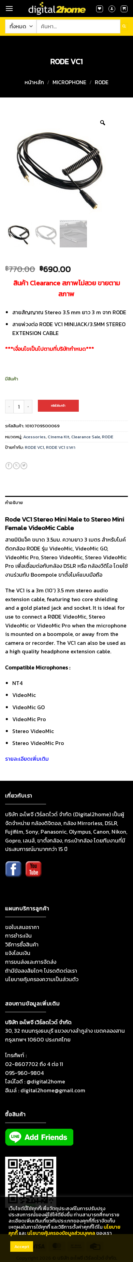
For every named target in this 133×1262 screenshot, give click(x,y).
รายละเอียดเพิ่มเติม (27, 759)
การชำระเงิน (18, 935)
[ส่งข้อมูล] (124, 26)
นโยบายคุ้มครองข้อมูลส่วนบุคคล (61, 1233)
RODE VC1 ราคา (60, 447)
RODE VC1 (34, 447)
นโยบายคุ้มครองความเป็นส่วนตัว (41, 979)
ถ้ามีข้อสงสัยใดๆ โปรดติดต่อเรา (41, 971)
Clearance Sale (85, 437)
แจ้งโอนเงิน (17, 953)
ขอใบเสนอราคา (22, 927)
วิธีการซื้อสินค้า (22, 944)
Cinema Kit (58, 437)
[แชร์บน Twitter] (23, 466)
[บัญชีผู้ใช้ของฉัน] (111, 8)
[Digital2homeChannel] (33, 874)
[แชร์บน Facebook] (8, 466)
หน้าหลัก (34, 82)
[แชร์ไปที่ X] (16, 466)
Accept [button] (21, 1246)
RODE (101, 82)
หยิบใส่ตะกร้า (58, 406)
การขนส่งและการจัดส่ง (30, 962)
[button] (9, 8)
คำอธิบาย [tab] (14, 502)
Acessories (34, 437)
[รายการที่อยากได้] (99, 8)
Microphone (69, 82)
